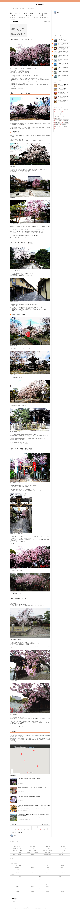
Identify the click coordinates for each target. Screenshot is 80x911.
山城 (40, 888)
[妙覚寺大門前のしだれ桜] (30, 623)
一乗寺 (47, 867)
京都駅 (32, 867)
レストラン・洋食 (17, 852)
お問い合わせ (21, 903)
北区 (17, 884)
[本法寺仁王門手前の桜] (30, 258)
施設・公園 (63, 846)
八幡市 (32, 891)
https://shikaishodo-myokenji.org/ (18, 237)
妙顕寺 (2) (29, 827)
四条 (47, 865)
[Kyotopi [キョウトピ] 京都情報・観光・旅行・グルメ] (40, 5)
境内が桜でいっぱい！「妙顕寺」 (18, 28)
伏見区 (47, 884)
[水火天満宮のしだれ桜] (30, 467)
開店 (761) (66, 120)
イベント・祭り (47, 846)
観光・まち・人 (17, 846)
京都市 (40, 879)
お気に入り (45, 21)
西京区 (17, 886)
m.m (18, 783)
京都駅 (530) (65, 126)
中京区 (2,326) (65, 109)
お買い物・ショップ (48, 852)
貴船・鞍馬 (47, 869)
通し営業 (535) (57, 118)
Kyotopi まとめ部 (60, 40)
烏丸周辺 (62, 865)
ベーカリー (32, 848)
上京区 (47, 886)
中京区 (32, 886)
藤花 (15, 835)
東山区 (32, 881)
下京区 (62, 884)
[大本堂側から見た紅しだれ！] (30, 211)
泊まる (32, 854)
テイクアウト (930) (58, 120)
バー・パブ (63, 850)
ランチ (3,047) (57, 109)
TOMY (19, 791)
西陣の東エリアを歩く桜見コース (18, 26)
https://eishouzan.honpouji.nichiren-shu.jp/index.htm (20, 443)
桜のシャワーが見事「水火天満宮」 (18, 33)
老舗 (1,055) (65, 116)
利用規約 (47, 903)
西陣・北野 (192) (44, 829)
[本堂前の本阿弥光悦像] (30, 419)
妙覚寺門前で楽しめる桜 (16, 34)
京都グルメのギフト (55, 903)
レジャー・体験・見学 (17, 854)
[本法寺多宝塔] (30, 362)
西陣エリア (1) (35, 829)
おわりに (13, 35)
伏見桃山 (17, 869)
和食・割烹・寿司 (32, 850)
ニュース (62, 852)
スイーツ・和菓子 (47, 848)
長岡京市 (47, 891)
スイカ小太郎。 (20, 810)
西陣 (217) (29, 829)
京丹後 (19, 876)
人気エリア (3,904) (21, 827)
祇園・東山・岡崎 (17, 865)
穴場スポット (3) (22, 829)
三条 (32, 865)
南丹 (60, 876)
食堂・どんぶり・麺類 (17, 850)
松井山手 (32, 869)
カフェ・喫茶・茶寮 (17, 848)
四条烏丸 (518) (65, 122)
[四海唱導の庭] (30, 185)
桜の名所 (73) (41, 827)
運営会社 (14, 903)
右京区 (17, 881)
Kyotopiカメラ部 (60, 64)
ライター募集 (29, 903)
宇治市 (62, 891)
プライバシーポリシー (38, 903)
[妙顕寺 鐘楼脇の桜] (30, 108)
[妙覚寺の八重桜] (30, 665)
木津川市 (17, 891)
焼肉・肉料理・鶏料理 (47, 850)
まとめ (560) (13, 827)
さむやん (59, 44)
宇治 (32, 872)
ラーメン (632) (57, 122)
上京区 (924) (63, 124)
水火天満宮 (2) (13, 829)
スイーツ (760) (57, 128)
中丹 (40, 876)
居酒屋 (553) (65, 128)
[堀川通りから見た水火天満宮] (30, 513)
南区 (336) (57, 124)
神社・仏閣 (32, 846)
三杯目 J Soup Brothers (22, 819)
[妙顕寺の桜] (30, 154)
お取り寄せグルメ (62, 854)
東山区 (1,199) (57, 126)
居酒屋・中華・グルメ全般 (32, 852)
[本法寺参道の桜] (30, 331)
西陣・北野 (17, 872)
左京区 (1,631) (57, 116)
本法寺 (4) (35, 827)
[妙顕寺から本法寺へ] (30, 289)
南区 (32, 884)
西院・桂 (62, 872)
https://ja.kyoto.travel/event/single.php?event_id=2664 (26, 235)
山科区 (62, 881)
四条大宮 (47, 872)
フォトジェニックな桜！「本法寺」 (18, 30)
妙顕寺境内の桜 (15, 29)
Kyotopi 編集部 (60, 85)
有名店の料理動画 (47, 854)
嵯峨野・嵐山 (62, 867)
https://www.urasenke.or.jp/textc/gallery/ (17, 726)
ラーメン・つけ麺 (62, 848)
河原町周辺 (17, 867)
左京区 (47, 881)
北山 (63, 869)
